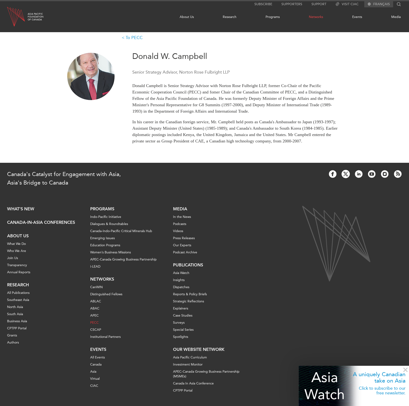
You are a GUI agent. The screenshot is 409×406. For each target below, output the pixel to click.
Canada (96, 364)
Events (357, 17)
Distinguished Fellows (106, 294)
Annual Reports (18, 272)
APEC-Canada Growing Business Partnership (123, 259)
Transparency (17, 265)
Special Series (183, 330)
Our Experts (182, 245)
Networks (316, 17)
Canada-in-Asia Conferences (41, 222)
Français (381, 4)
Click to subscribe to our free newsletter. (382, 391)
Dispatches (181, 287)
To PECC (134, 37)
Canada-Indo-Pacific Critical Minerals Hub (121, 231)
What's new (20, 209)
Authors (13, 342)
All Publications (18, 293)
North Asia (15, 307)
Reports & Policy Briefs (190, 294)
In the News (182, 217)
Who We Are (16, 251)
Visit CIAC (350, 4)
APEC (94, 315)
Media (396, 17)
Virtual (95, 379)
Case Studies (182, 315)
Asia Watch (324, 386)
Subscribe (263, 4)
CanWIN (96, 287)
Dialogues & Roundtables (109, 224)
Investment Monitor (188, 364)
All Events (97, 357)
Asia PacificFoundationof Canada (36, 17)
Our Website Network (198, 349)
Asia (93, 372)
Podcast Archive (185, 252)
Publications (188, 265)
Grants (12, 335)
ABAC (94, 308)
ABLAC (95, 301)
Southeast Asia (18, 300)
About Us (187, 17)
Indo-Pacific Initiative (105, 217)
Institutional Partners (105, 337)
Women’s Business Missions (110, 252)
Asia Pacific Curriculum (190, 357)
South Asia (15, 314)
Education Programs (105, 245)
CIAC (94, 386)
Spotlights (180, 337)
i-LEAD (95, 267)
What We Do (16, 244)
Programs (273, 17)
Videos (178, 231)
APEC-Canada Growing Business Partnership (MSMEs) (206, 374)
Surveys (179, 323)
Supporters (291, 4)
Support (318, 4)
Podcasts (179, 224)
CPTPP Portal (17, 328)
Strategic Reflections (188, 301)
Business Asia (17, 321)
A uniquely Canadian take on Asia (379, 377)
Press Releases (184, 238)
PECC (94, 323)
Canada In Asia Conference (193, 383)
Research (229, 17)
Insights (179, 280)
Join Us (12, 258)
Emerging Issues (102, 238)
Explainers (180, 308)
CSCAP (95, 330)
